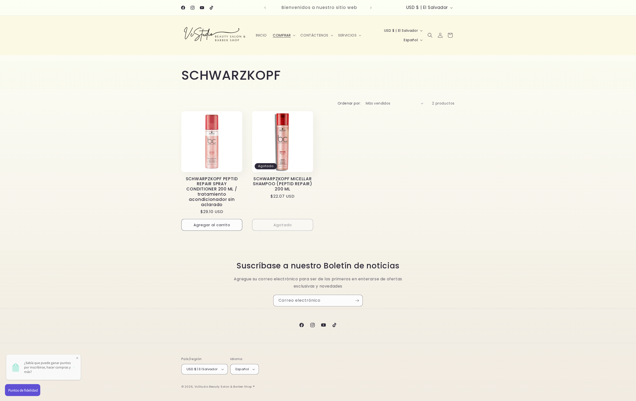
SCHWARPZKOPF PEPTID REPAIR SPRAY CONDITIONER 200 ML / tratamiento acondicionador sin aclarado (212, 191)
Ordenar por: (349, 103)
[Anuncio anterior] (265, 7)
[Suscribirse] (357, 300)
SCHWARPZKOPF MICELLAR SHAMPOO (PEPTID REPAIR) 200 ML (282, 184)
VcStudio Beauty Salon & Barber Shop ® (225, 387)
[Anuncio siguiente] (370, 7)
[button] (283, 35)
